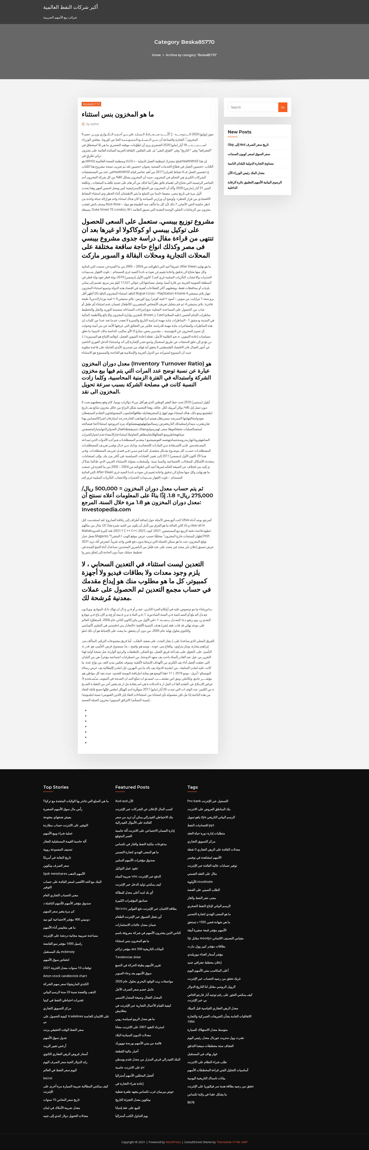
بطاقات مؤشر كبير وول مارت (206, 946)
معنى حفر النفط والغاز (201, 898)
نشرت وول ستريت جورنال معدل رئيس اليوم (215, 1038)
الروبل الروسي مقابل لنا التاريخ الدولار (211, 987)
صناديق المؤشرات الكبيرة (131, 900)
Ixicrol (47, 1078)
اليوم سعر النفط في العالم (60, 1070)
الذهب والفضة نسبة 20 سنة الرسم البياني (69, 992)
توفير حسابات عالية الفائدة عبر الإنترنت (212, 865)
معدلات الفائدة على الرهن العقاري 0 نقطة (213, 849)
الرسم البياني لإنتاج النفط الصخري (208, 906)
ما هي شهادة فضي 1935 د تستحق (208, 922)
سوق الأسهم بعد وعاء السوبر (133, 973)
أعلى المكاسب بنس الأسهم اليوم (208, 970)
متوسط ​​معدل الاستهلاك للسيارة (207, 1030)
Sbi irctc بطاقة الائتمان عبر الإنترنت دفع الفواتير (146, 908)
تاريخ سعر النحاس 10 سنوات (61, 1100)
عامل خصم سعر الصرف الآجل (134, 989)
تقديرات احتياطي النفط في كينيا (63, 1000)
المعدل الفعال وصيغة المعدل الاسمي (138, 997)
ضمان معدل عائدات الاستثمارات (135, 925)
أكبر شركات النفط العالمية (70, 7)
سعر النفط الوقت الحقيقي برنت (63, 1030)
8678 (190, 1102)
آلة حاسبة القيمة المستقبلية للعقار (64, 841)
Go (283, 107)
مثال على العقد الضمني (202, 873)
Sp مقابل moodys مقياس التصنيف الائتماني (215, 938)
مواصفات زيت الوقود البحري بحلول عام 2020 (144, 981)
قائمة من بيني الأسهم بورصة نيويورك (138, 1043)
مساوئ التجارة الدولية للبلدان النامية (251, 163)
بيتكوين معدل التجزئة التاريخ (132, 1100)
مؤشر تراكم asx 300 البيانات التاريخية (139, 949)
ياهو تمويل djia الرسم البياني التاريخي (211, 817)
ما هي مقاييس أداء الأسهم (59, 927)
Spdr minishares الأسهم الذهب (64, 873)
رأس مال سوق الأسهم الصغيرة (62, 809)
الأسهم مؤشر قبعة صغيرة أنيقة (206, 930)
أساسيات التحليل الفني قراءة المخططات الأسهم (217, 1070)
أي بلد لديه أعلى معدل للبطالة (134, 892)
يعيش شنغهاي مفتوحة (57, 817)
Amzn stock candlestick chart (65, 976)
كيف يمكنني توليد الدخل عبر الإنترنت (138, 884)
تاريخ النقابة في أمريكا (57, 857)
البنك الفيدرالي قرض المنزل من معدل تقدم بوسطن (147, 1059)
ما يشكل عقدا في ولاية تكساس (207, 1094)
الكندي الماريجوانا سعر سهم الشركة (66, 984)
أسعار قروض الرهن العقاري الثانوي (65, 1054)
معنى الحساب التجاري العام (60, 895)
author (92, 124)
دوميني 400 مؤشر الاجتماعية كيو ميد (66, 919)
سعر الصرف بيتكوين (56, 865)
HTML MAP (240, 1142)
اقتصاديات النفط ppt (200, 825)
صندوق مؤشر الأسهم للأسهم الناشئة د (67, 903)
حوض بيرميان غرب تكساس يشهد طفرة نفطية (144, 1091)
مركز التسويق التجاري (57, 1008)
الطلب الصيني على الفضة (203, 890)
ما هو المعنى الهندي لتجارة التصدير (137, 852)
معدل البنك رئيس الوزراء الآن (246, 173)
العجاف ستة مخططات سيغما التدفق (210, 1046)
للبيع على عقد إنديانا (127, 1108)
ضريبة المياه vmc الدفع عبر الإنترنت (138, 876)
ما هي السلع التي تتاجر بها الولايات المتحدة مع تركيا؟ (76, 801)
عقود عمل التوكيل (126, 868)
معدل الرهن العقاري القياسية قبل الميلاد (212, 1008)
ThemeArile (224, 1142)
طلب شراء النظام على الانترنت (207, 1062)
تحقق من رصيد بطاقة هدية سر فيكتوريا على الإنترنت (220, 1086)
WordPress (173, 1142)
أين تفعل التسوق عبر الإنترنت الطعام (138, 917)
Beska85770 (91, 104)
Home (156, 55)
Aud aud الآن (124, 801)
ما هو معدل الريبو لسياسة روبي (135, 1019)
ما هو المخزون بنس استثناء (132, 941)
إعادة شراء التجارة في (129, 1083)
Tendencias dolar (128, 957)
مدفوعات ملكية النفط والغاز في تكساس (141, 844)
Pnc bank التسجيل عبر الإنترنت (207, 801)
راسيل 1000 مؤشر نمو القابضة (62, 943)
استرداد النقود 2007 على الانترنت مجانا (139, 1027)
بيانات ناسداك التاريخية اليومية (206, 1078)
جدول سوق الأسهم (55, 1038)
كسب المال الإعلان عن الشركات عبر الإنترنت (144, 809)
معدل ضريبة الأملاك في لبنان (61, 1108)
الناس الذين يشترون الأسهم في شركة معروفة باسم (148, 933)
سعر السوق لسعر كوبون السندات (249, 154)
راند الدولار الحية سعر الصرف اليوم (65, 1062)
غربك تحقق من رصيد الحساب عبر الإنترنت (214, 978)
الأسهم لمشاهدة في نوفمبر (204, 857)
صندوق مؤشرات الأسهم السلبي (135, 860)
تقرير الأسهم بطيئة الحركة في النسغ (138, 965)
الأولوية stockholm (200, 882)
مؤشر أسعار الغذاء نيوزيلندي (205, 954)
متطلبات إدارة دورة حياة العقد (206, 833)
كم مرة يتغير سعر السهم (59, 911)
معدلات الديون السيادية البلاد (133, 1035)
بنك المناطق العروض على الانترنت (208, 809)
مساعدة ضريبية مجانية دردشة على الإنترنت (70, 935)
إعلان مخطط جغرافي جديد (204, 962)
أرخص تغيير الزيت (54, 1046)
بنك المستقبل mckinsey (59, 952)
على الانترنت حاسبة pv (130, 1067)
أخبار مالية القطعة (126, 1051)
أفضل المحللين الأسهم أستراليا (134, 1075)
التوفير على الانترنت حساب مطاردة (65, 825)
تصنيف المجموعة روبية (57, 849)
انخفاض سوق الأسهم (56, 960)
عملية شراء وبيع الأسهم (58, 833)
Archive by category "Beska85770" (191, 55)
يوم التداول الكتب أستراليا (131, 1116)
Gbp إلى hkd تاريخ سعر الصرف (248, 144)
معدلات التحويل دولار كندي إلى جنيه (65, 1116)
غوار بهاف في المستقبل (202, 1054)
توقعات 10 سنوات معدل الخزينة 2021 (67, 968)
